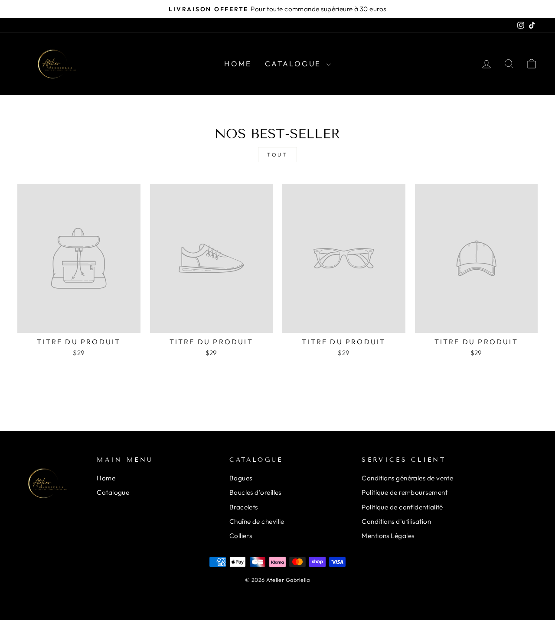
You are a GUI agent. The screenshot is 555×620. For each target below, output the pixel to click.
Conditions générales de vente (407, 478)
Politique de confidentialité (402, 507)
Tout (277, 154)
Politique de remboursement (404, 492)
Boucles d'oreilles (255, 492)
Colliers (240, 536)
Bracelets (243, 507)
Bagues (240, 478)
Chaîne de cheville (256, 521)
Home (238, 63)
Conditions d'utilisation (396, 521)
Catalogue (294, 63)
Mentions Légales (388, 536)
